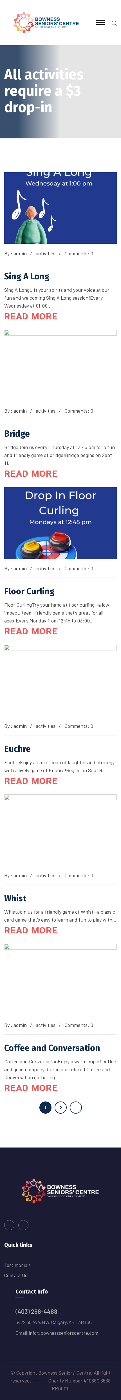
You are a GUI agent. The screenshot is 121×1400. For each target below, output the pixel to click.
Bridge (17, 434)
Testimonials (17, 1265)
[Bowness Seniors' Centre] (46, 22)
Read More (31, 316)
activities (45, 253)
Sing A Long (27, 276)
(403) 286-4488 (36, 1311)
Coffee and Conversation (52, 1048)
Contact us (15, 1275)
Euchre (17, 749)
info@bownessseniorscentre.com (63, 1333)
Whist (15, 898)
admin (20, 253)
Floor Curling (29, 591)
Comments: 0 (78, 253)
